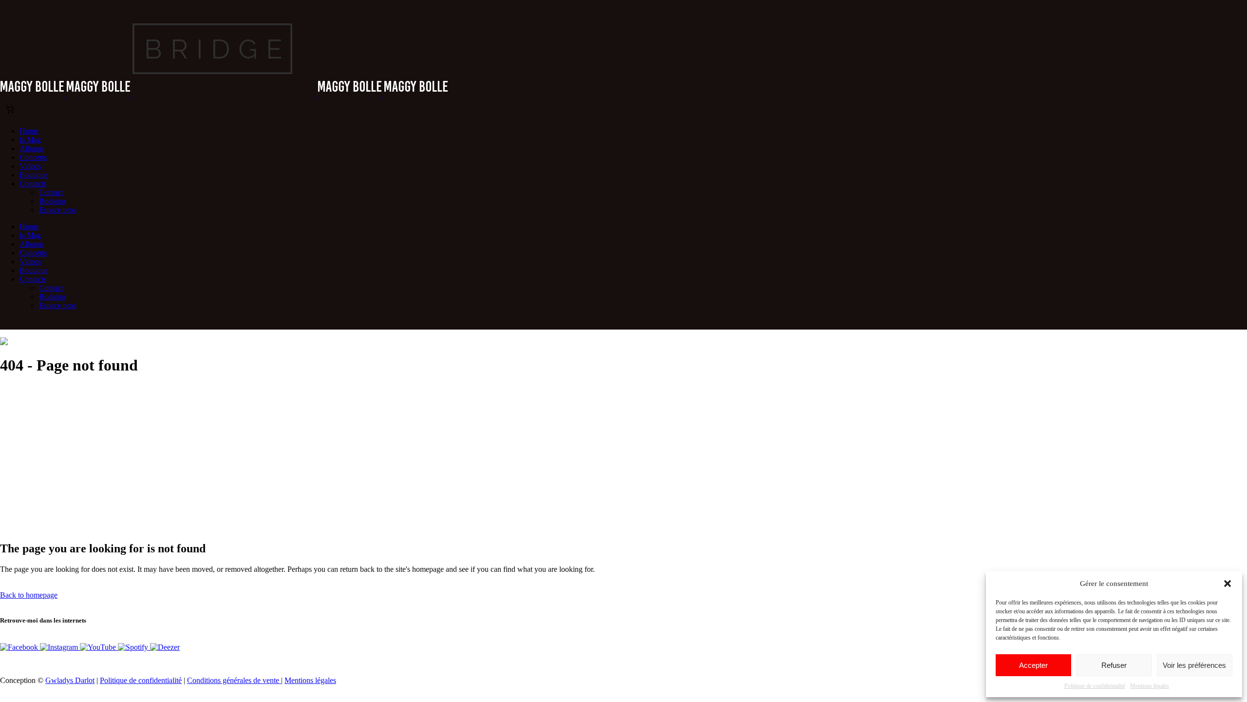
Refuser (1114, 665)
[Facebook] (20, 647)
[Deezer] (165, 647)
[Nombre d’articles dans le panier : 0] (9, 109)
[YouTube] (99, 647)
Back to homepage (28, 595)
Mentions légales (1149, 685)
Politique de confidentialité (1094, 685)
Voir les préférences (1194, 665)
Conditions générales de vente (234, 680)
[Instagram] (60, 647)
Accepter (1033, 665)
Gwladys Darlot (69, 680)
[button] (1227, 583)
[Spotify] (134, 647)
